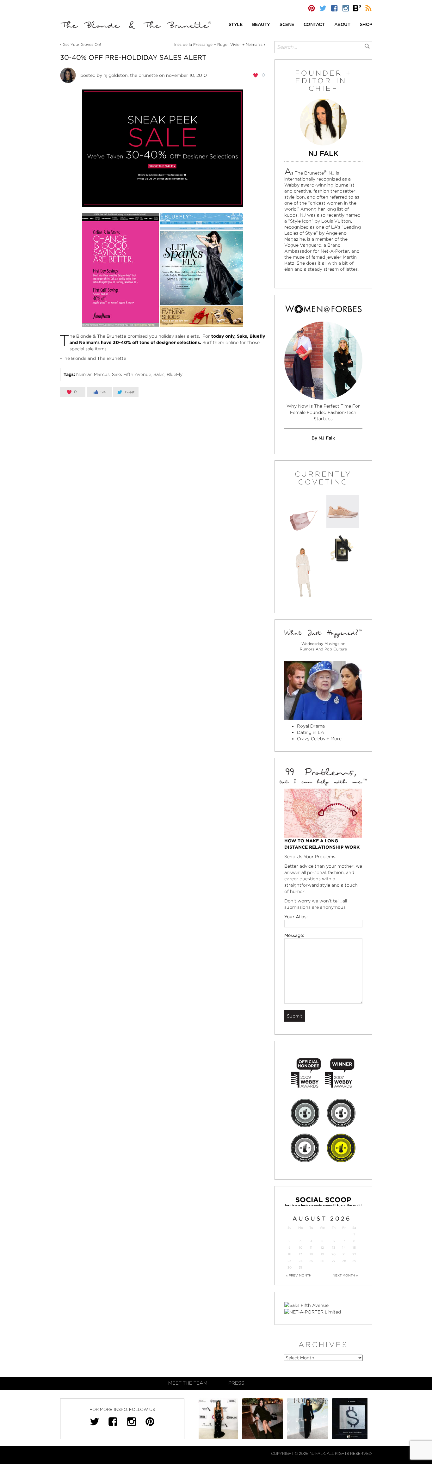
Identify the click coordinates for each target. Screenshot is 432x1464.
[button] (236, 25)
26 (322, 1261)
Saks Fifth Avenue (131, 374)
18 (311, 1254)
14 (344, 1247)
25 (311, 1261)
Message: (294, 935)
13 (333, 1247)
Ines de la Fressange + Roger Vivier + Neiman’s (218, 44)
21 (344, 1254)
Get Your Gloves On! (82, 44)
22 (354, 1254)
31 (300, 1267)
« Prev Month (299, 1275)
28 (344, 1261)
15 (354, 1247)
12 (322, 1247)
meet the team (187, 1383)
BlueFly (174, 374)
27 (334, 1261)
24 (301, 1261)
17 (300, 1254)
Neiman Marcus (93, 374)
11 (311, 1247)
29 (354, 1261)
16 (289, 1254)
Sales (158, 374)
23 (289, 1261)
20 (333, 1254)
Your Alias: (296, 916)
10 (300, 1247)
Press (236, 1383)
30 (289, 1267)
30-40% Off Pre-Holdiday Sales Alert (133, 57)
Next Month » (345, 1275)
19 (322, 1254)
